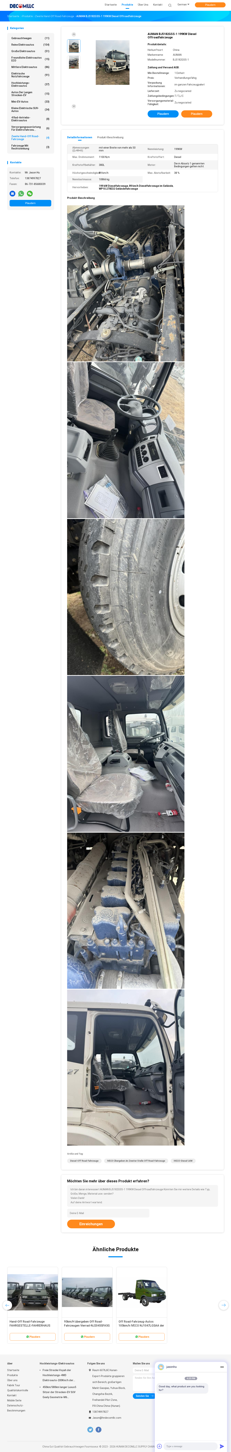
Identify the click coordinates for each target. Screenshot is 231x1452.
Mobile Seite (14, 1400)
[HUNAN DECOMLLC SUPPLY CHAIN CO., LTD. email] (12, 193)
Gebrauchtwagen (30, 38)
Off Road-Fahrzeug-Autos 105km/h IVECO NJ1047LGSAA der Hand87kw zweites (141, 1325)
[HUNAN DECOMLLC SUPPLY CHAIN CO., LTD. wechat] (30, 193)
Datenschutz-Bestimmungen (16, 1408)
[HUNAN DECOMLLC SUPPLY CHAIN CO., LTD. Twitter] (90, 1430)
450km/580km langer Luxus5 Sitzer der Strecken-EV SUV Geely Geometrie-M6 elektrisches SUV (59, 1393)
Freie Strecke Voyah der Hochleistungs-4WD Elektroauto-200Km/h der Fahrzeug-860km (58, 1376)
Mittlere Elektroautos (30, 67)
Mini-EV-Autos (30, 101)
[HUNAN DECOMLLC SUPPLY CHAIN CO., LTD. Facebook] (98, 1430)
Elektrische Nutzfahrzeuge (30, 75)
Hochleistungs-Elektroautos (30, 84)
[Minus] (222, 1367)
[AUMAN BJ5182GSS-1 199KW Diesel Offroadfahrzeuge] (112, 62)
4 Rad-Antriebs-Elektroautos (30, 119)
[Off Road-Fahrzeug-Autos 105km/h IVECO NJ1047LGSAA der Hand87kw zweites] (141, 1292)
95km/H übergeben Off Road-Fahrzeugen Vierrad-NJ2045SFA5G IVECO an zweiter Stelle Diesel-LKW (87, 1325)
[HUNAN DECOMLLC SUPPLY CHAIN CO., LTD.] (21, 5)
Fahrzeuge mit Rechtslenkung (30, 147)
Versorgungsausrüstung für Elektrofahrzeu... (30, 128)
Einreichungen (91, 1224)
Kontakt (11, 1395)
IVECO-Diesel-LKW (183, 1161)
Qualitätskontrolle (17, 1390)
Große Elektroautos (30, 51)
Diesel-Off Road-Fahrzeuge (84, 1161)
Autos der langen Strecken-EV (30, 94)
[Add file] (159, 1446)
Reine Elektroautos (30, 44)
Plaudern (210, 4)
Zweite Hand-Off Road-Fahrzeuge (30, 138)
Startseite (13, 1370)
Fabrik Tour (13, 1385)
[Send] (222, 1446)
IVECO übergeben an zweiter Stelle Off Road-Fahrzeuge (136, 1161)
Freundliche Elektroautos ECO (30, 59)
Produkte (12, 1375)
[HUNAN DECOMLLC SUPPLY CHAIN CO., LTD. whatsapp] (21, 193)
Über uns (12, 1380)
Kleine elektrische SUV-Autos (30, 109)
